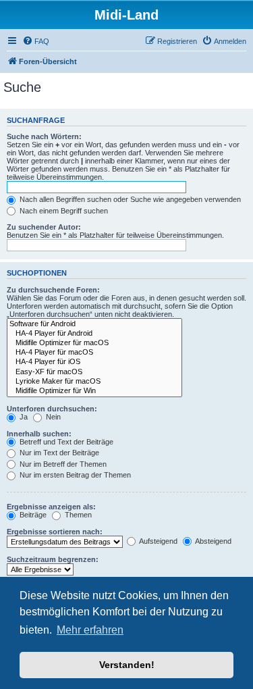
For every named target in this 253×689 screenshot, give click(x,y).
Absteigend (212, 541)
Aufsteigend (157, 541)
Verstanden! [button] (126, 664)
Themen (77, 515)
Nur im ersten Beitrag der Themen (74, 475)
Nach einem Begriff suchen (63, 211)
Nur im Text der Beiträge (58, 453)
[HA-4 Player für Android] (94, 333)
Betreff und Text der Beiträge (65, 442)
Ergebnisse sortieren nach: (55, 532)
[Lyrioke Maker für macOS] (94, 381)
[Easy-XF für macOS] (94, 372)
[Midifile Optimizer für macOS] (94, 343)
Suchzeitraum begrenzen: (53, 559)
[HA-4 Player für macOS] (94, 352)
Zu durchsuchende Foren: (53, 290)
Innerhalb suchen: (39, 434)
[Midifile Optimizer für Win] (94, 391)
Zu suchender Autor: (44, 227)
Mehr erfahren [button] (90, 630)
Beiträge (32, 515)
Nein (52, 417)
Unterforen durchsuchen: (52, 409)
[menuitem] (35, 41)
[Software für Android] (94, 324)
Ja (23, 417)
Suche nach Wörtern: (44, 136)
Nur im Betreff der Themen (62, 464)
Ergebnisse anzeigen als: (51, 507)
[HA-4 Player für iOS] (94, 362)
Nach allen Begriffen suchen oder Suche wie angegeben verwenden (129, 199)
